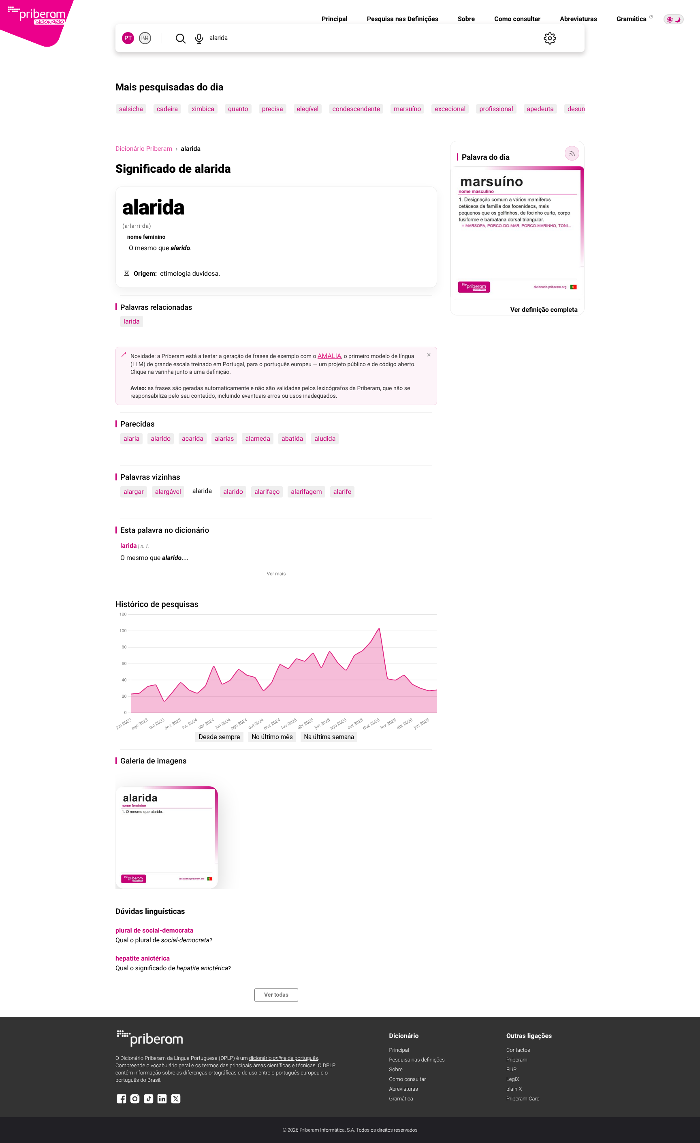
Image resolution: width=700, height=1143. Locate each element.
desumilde (583, 109)
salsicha (131, 109)
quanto (238, 109)
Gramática (632, 19)
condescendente (356, 109)
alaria (131, 438)
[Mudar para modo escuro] (674, 19)
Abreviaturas (578, 19)
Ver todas (276, 995)
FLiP (511, 1070)
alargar (134, 491)
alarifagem (306, 491)
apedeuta (540, 109)
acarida (192, 438)
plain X (514, 1089)
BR (145, 38)
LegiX (512, 1080)
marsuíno (407, 109)
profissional (496, 109)
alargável (168, 491)
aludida (324, 438)
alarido (161, 438)
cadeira (167, 109)
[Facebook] (121, 1103)
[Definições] (550, 38)
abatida (292, 438)
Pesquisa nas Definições (402, 19)
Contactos (518, 1050)
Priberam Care (522, 1099)
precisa (272, 109)
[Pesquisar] (180, 38)
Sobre (466, 19)
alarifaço (267, 491)
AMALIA (329, 356)
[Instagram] (135, 1103)
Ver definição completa (544, 309)
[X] (176, 1103)
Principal (335, 19)
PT (128, 38)
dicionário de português (283, 1058)
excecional (450, 109)
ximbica (203, 109)
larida (132, 321)
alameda (257, 438)
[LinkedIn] (162, 1103)
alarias (224, 438)
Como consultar (517, 19)
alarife (342, 491)
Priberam (516, 1060)
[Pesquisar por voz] (199, 38)
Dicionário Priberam (143, 148)
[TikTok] (149, 1103)
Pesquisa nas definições (417, 1060)
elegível (308, 109)
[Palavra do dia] (572, 153)
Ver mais (276, 574)
